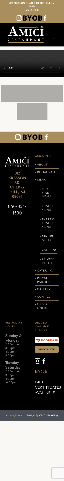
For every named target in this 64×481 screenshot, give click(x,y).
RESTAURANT (47, 172)
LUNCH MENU (47, 207)
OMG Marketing (48, 415)
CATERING (48, 249)
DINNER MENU (48, 238)
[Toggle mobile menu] (54, 37)
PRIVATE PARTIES (48, 261)
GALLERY (43, 289)
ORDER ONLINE (43, 306)
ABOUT (42, 164)
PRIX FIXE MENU (46, 192)
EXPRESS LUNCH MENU (48, 223)
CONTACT (44, 296)
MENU (41, 179)
